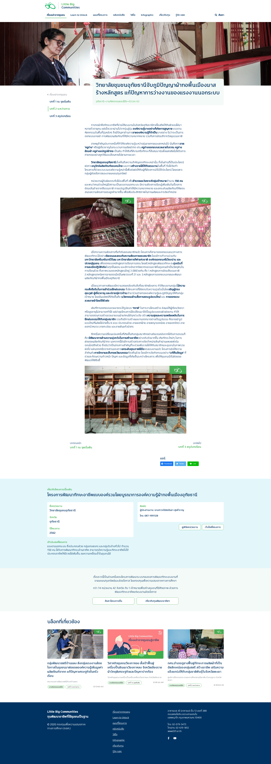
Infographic (147, 15)
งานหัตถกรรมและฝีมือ (56, 687)
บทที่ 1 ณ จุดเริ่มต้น (60, 101)
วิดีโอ (132, 15)
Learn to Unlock (78, 15)
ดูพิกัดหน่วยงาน (190, 527)
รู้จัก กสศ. (180, 15)
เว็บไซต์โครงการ (213, 527)
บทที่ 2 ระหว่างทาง (60, 109)
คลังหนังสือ (119, 15)
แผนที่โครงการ (100, 15)
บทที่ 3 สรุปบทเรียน (60, 116)
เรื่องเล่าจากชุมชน (56, 15)
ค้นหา (221, 15)
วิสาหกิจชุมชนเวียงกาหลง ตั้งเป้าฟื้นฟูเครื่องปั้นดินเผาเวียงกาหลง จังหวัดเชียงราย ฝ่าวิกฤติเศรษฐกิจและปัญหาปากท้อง (135, 667)
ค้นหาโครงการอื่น (113, 601)
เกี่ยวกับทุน (164, 15)
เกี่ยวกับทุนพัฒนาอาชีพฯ (158, 601)
